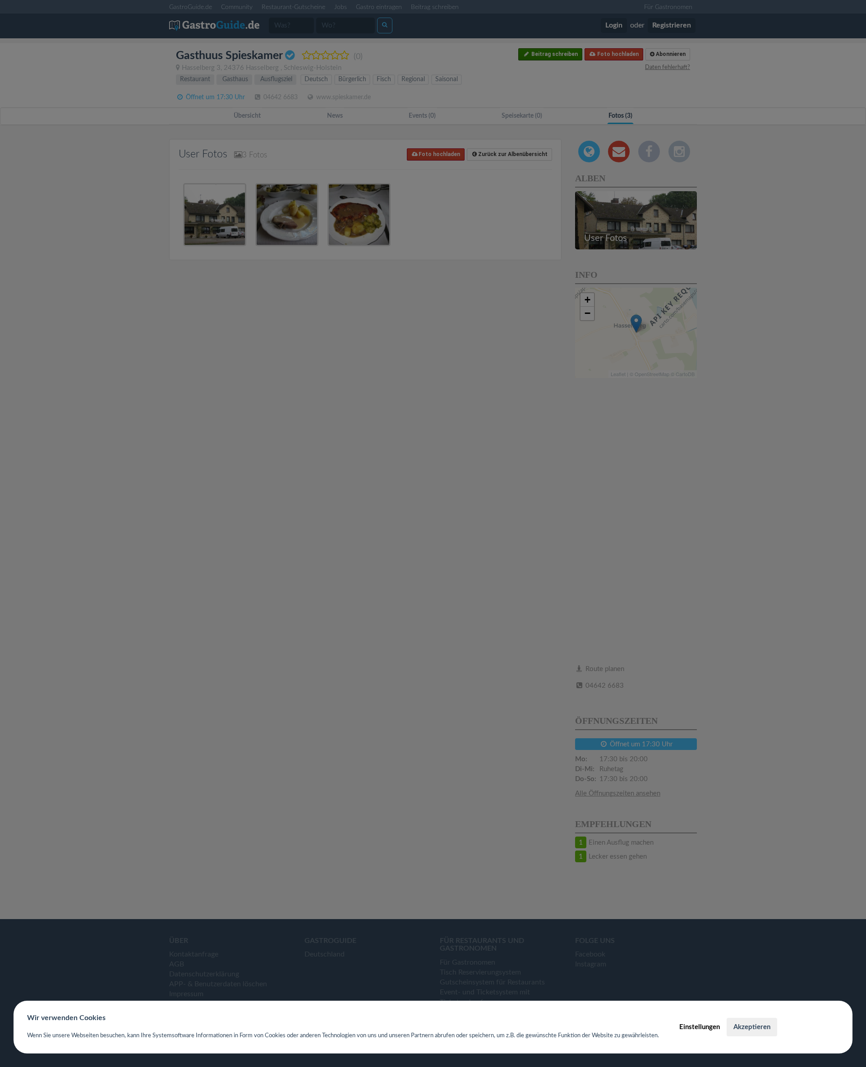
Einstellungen (699, 1027)
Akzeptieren (751, 1027)
